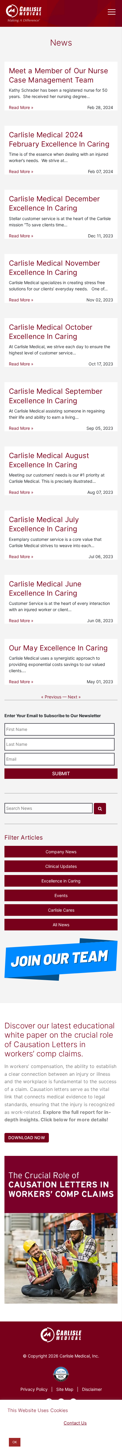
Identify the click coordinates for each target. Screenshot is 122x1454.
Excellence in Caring (61, 880)
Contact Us (75, 1423)
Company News (61, 851)
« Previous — (54, 696)
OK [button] (14, 1442)
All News (61, 924)
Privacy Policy (34, 1389)
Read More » (21, 107)
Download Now (26, 1137)
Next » (74, 696)
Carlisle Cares (61, 910)
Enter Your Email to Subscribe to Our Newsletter (52, 715)
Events (61, 895)
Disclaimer (92, 1389)
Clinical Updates (61, 866)
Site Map (64, 1389)
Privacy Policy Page (26, 1423)
